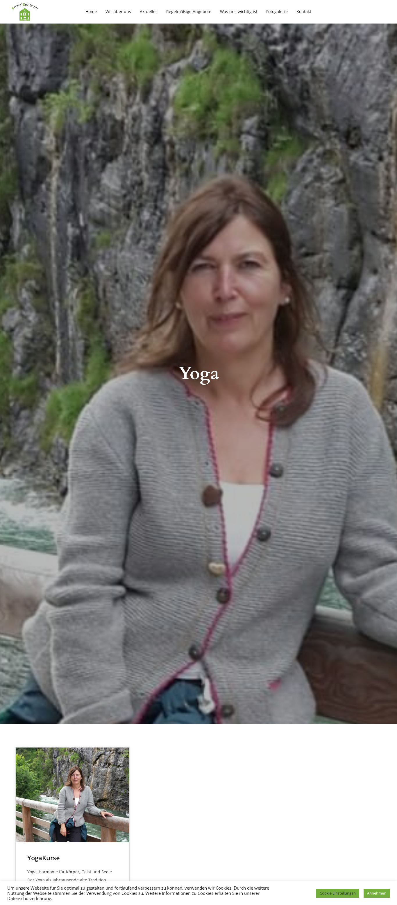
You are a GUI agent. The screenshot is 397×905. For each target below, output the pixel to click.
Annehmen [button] (376, 893)
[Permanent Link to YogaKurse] (72, 795)
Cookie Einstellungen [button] (338, 893)
